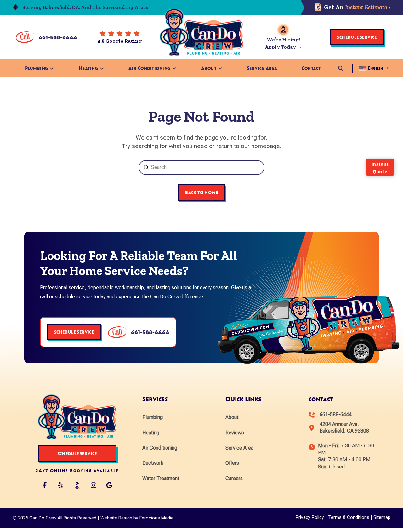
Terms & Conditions (348, 517)
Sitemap (381, 517)
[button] (341, 68)
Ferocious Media (156, 518)
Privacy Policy (310, 517)
